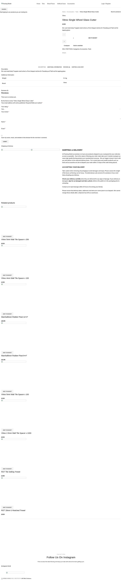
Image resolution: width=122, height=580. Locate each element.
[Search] (112, 3)
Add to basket (92, 38)
